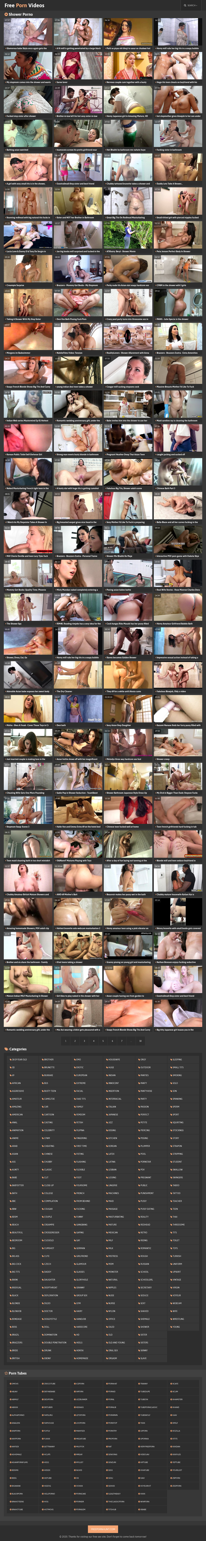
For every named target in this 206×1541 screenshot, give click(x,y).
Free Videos (24, 5)
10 (140, 1041)
